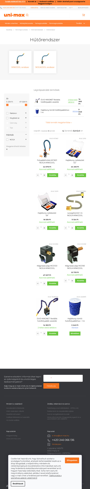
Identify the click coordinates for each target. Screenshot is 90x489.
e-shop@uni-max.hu (59, 436)
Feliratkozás (50, 386)
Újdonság (17, 123)
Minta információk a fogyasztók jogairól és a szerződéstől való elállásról (63, 418)
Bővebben (74, 333)
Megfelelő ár (17, 118)
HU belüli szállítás (11, 420)
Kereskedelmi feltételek (14, 408)
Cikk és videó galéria (46, 7)
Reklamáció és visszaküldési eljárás (59, 411)
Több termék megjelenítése (57, 123)
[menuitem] (10, 23)
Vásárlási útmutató (12, 414)
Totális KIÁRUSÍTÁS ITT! (14, 2)
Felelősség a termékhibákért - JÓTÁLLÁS (62, 408)
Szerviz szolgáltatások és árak (57, 414)
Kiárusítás (33, 7)
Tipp (17, 128)
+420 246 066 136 (9, 7)
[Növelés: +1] (43, 175)
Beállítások (17, 484)
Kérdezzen (55, 444)
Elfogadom (71, 460)
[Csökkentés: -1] (37, 175)
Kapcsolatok (60, 7)
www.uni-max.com (12, 439)
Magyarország (10, 436)
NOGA (17, 140)
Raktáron (17, 113)
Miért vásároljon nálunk (14, 411)
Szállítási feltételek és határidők (17, 417)
